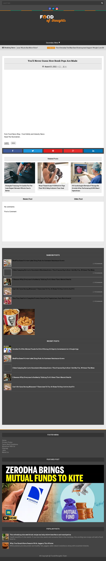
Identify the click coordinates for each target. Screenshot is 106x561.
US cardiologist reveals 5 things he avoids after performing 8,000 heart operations (85, 188)
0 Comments (98, 263)
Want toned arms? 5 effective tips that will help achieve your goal (52, 187)
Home (4, 440)
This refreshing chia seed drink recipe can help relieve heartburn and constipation (40, 535)
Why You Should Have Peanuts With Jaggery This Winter (31, 543)
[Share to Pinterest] (66, 67)
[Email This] (58, 67)
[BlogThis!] (60, 67)
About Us (5, 452)
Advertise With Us (8, 446)
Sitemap (5, 448)
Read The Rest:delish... (12, 137)
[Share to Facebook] (64, 67)
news (13, 143)
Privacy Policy (7, 442)
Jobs (4, 450)
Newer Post (27, 199)
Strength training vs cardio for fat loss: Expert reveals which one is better (18, 188)
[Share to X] (62, 67)
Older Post (78, 199)
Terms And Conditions (10, 444)
